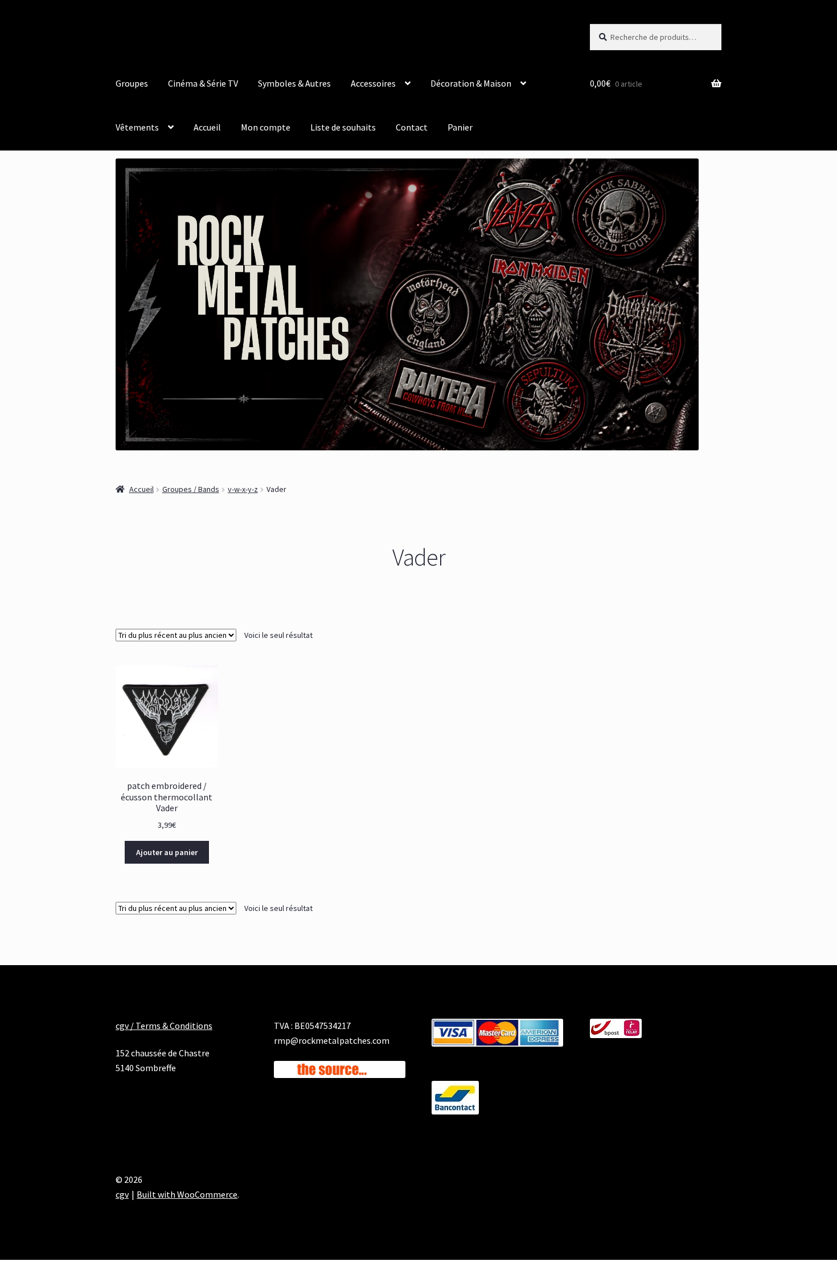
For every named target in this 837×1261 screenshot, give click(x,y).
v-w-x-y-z (243, 489)
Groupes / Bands (190, 489)
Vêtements (137, 127)
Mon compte (265, 127)
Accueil (207, 127)
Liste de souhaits (343, 127)
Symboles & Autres (294, 83)
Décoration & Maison (470, 83)
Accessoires (373, 83)
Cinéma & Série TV (203, 83)
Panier (460, 127)
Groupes (132, 83)
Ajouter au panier (167, 852)
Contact (412, 127)
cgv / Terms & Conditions (164, 1025)
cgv (122, 1194)
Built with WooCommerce (187, 1194)
